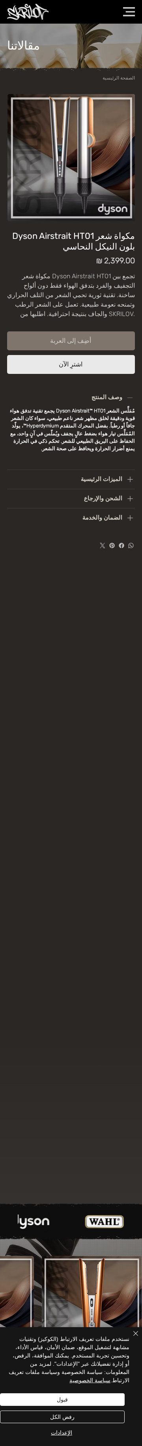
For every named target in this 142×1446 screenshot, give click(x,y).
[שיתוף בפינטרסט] (112, 545)
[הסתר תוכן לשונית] (130, 397)
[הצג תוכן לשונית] (130, 479)
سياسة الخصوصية (89, 1380)
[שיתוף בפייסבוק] (121, 545)
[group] (71, 1324)
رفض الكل (62, 1417)
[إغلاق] (130, 1338)
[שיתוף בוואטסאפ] (131, 545)
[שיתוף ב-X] (102, 545)
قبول (62, 1399)
